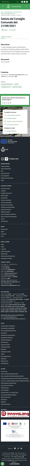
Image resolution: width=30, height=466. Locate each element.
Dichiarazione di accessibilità (7, 328)
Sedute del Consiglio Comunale (7, 13)
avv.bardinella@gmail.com (10, 317)
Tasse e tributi (4, 229)
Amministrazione (8, 12)
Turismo (3, 219)
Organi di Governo (5, 166)
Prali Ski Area (4, 371)
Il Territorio (3, 249)
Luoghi (2, 246)
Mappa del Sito (4, 361)
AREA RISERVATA (15, 464)
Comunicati (3, 234)
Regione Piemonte (5, 1)
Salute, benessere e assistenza (8, 214)
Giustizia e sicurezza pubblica (8, 207)
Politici (2, 180)
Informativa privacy (5, 347)
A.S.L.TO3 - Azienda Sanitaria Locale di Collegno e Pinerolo (15, 381)
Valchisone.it (4, 399)
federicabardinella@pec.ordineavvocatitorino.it (14, 318)
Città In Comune (18, 456)
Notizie (2, 231)
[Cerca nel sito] (26, 6)
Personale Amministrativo (7, 178)
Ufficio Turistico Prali (5, 397)
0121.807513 (6, 266)
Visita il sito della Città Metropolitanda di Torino (12, 376)
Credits (2, 354)
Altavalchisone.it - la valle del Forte (9, 392)
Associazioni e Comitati (6, 258)
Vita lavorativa (4, 221)
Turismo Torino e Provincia (7, 385)
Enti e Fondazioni (5, 175)
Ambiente (3, 191)
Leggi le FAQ (4, 333)
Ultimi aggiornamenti (6, 356)
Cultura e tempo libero (6, 202)
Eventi (2, 244)
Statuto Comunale (5, 344)
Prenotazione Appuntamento (8, 335)
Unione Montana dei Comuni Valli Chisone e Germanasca (14, 378)
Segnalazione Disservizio (7, 337)
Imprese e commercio (6, 209)
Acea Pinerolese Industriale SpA (8, 383)
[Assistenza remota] (23, 456)
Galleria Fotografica (5, 251)
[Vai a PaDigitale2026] (10, 159)
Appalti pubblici (4, 195)
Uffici (2, 171)
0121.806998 (6, 268)
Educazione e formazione (7, 205)
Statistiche (3, 358)
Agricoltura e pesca (5, 188)
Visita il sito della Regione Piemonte (9, 374)
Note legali (3, 349)
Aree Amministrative (6, 168)
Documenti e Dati (17, 12)
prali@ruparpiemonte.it (9, 275)
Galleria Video (4, 253)
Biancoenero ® (10, 460)
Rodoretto (3, 402)
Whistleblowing (4, 363)
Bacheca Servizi (4, 342)
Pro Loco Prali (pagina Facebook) (8, 395)
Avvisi (2, 236)
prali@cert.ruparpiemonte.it (10, 273)
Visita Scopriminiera (5, 404)
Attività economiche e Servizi (8, 256)
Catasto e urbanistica (6, 200)
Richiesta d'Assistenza (6, 340)
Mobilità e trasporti (5, 212)
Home (2, 12)
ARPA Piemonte (5, 388)
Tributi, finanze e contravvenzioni (9, 216)
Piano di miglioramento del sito (8, 330)
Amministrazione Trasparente (8, 326)
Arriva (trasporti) (5, 390)
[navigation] (3, 6)
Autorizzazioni (4, 198)
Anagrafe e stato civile (6, 193)
